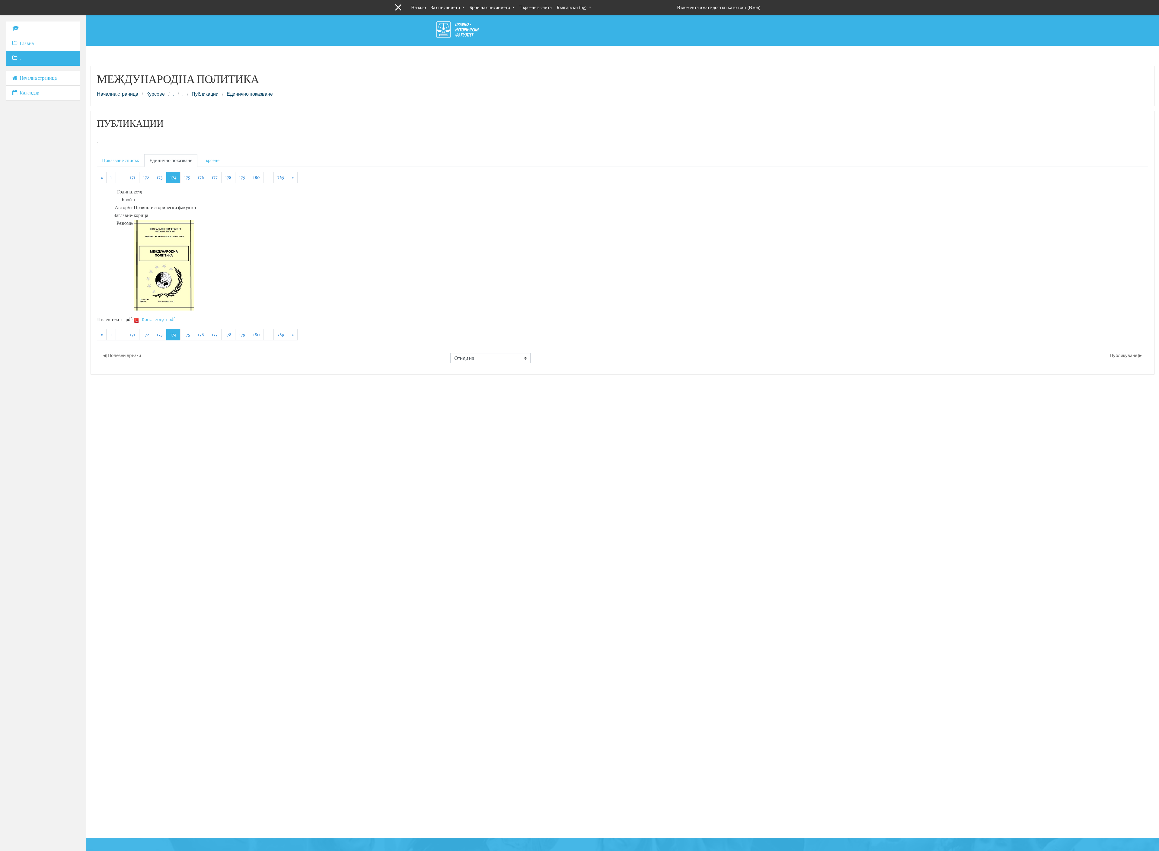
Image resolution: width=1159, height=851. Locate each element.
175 (187, 177)
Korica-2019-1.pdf (158, 319)
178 (228, 177)
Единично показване (250, 94)
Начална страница (117, 94)
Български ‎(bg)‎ (572, 7)
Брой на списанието (490, 7)
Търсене (211, 160)
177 (215, 177)
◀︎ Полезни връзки (122, 355)
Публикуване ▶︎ (1126, 355)
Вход (754, 7)
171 (133, 177)
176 (201, 177)
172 (146, 177)
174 (175, 177)
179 (242, 177)
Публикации (205, 94)
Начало (418, 7)
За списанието (446, 7)
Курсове (155, 94)
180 (256, 177)
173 (160, 177)
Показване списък (120, 160)
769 (280, 177)
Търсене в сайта (535, 7)
